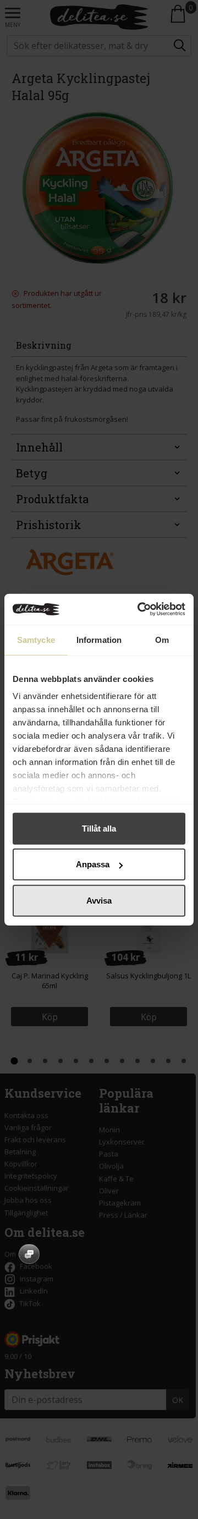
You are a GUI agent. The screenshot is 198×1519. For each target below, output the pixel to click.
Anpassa (92, 864)
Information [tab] (99, 639)
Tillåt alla (99, 828)
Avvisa (99, 900)
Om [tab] (162, 639)
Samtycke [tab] (36, 639)
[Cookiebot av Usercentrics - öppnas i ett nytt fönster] (139, 609)
